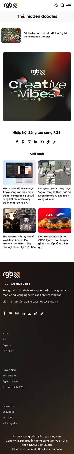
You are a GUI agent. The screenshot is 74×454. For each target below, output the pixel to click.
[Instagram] (29, 142)
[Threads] (54, 142)
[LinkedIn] (35, 142)
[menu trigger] (68, 5)
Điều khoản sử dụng (50, 449)
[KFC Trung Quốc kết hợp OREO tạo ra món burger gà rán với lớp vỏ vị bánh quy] (54, 220)
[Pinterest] (23, 142)
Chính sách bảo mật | (25, 449)
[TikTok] (48, 142)
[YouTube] (42, 142)
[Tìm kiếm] (62, 5)
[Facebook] (17, 142)
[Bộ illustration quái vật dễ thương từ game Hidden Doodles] (11, 35)
